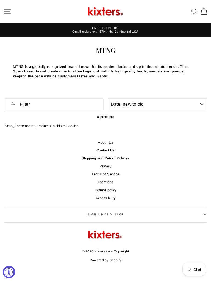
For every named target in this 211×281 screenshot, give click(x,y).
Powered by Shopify (105, 260)
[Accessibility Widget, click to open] (9, 272)
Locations (105, 182)
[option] (105, 30)
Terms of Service (105, 174)
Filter (24, 104)
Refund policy (105, 190)
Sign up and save (105, 214)
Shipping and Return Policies (105, 158)
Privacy (105, 166)
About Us (105, 142)
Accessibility (105, 198)
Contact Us (105, 150)
